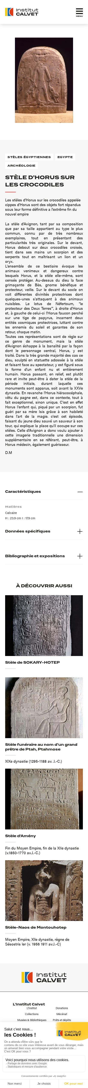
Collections (31, 1014)
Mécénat (61, 1014)
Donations (62, 1008)
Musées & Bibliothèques (31, 1020)
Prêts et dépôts (62, 1020)
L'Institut (32, 1008)
